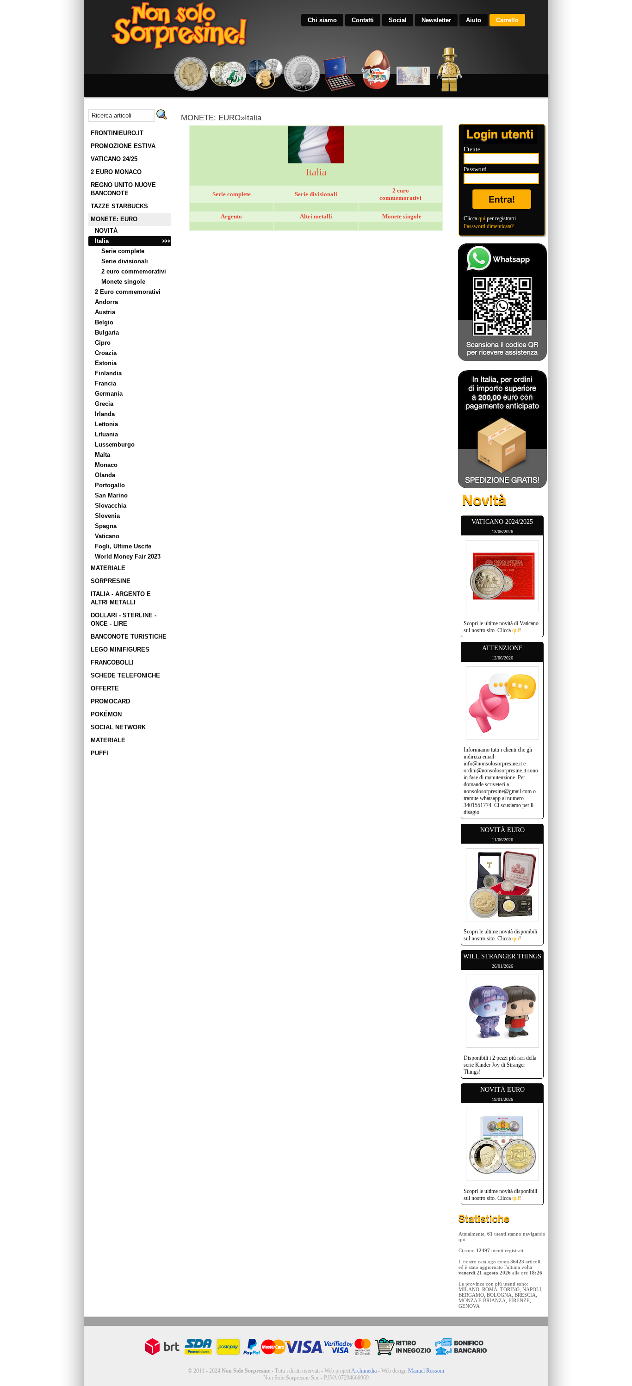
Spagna (106, 525)
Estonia (106, 363)
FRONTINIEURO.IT (117, 133)
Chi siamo (322, 20)
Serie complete (122, 251)
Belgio (104, 322)
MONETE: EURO (114, 219)
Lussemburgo (115, 444)
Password (475, 169)
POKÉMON (106, 714)
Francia (105, 383)
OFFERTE (105, 688)
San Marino (111, 495)
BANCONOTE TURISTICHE (129, 636)
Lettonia (106, 424)
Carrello (507, 20)
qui (481, 218)
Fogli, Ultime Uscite (123, 546)
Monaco (106, 464)
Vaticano (107, 536)
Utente (472, 149)
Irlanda (105, 413)
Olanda (105, 475)
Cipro (103, 342)
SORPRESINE (110, 581)
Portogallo (110, 485)
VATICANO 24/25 (114, 158)
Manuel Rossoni (426, 1370)
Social (398, 20)
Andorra (106, 301)
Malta (102, 454)
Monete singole (123, 281)
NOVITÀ (106, 230)
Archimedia (364, 1370)
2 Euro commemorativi (128, 291)
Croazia (106, 352)
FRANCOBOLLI (112, 662)
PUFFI (99, 753)
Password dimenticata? (489, 226)
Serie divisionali (124, 261)
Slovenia (107, 515)
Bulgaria (107, 332)
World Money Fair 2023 (128, 556)
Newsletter (436, 20)
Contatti (363, 20)
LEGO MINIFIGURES (120, 649)
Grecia (104, 403)
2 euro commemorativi (133, 271)
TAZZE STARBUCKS (119, 206)
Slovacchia (110, 505)
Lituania (106, 434)
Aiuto (473, 20)
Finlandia (108, 373)
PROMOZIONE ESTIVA (123, 146)
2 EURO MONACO (116, 171)
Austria (105, 312)
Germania (109, 393)
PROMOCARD (110, 701)
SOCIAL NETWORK (118, 727)
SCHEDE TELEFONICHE (125, 675)
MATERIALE (108, 568)
